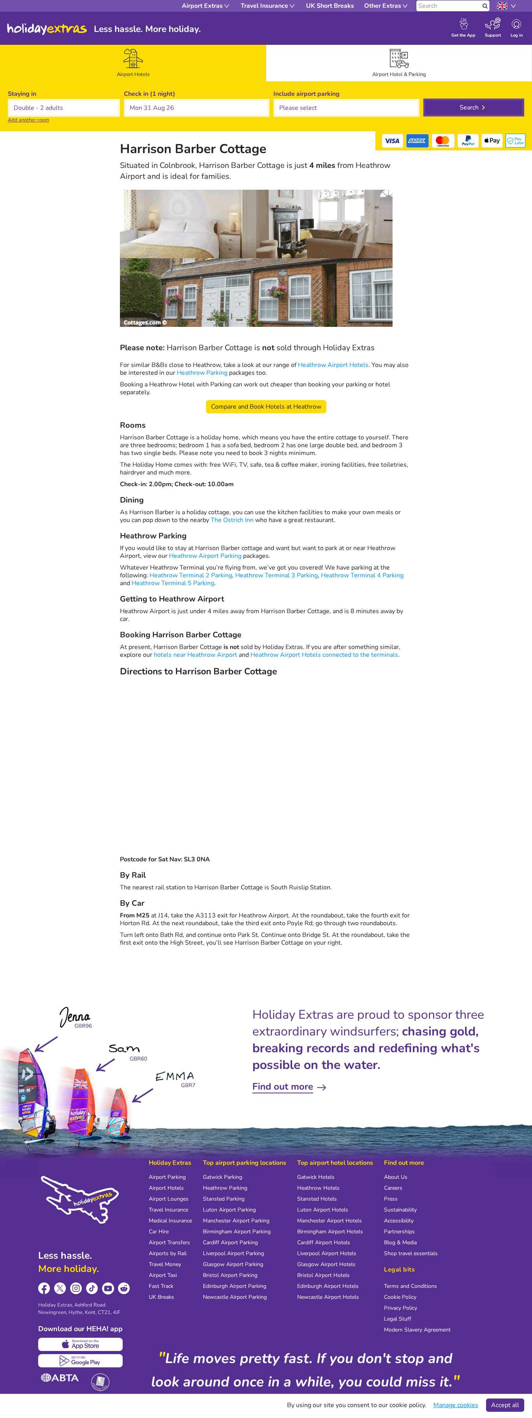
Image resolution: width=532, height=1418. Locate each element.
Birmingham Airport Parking (237, 1231)
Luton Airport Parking (229, 1209)
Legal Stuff (397, 1319)
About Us (395, 1177)
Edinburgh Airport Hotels (328, 1286)
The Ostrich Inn (232, 520)
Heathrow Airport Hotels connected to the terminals (324, 655)
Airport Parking (167, 1177)
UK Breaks (161, 1297)
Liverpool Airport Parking (233, 1253)
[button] (197, 108)
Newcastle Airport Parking (235, 1297)
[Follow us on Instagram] (76, 1288)
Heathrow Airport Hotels (333, 365)
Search (469, 107)
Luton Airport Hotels (322, 1209)
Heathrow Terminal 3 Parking (276, 575)
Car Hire (159, 1231)
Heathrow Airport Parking (205, 556)
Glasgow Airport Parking (233, 1264)
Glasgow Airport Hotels (326, 1264)
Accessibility (399, 1220)
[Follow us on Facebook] (44, 1288)
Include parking (306, 94)
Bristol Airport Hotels (323, 1275)
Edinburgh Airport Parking (234, 1286)
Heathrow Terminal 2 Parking (191, 575)
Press (391, 1199)
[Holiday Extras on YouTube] (108, 1288)
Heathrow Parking (202, 373)
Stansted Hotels (317, 1199)
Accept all (505, 1405)
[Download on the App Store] (80, 1344)
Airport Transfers (169, 1242)
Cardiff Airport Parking (230, 1242)
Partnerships (399, 1231)
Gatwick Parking (222, 1177)
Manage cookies (455, 1405)
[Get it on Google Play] (80, 1360)
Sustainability (400, 1209)
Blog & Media (400, 1242)
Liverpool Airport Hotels (326, 1253)
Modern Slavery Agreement (417, 1329)
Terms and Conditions (410, 1286)
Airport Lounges (168, 1199)
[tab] (133, 63)
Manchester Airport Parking (236, 1220)
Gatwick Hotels (316, 1177)
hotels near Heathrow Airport (195, 655)
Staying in (22, 94)
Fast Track (161, 1286)
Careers (393, 1188)
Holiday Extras (47, 29)
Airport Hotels (166, 1188)
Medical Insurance (170, 1220)
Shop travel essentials (411, 1253)
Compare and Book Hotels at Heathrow (266, 406)
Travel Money (165, 1264)
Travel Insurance (168, 1209)
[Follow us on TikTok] (92, 1288)
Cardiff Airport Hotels (323, 1242)
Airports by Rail (168, 1253)
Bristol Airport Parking (230, 1275)
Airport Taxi (163, 1275)
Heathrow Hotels (318, 1188)
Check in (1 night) (149, 94)
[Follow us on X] (60, 1288)
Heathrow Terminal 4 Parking (362, 575)
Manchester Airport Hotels (329, 1220)
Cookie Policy (400, 1297)
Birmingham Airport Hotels (330, 1231)
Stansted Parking (224, 1199)
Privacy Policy (400, 1308)
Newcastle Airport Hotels (328, 1297)
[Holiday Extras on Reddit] (124, 1288)
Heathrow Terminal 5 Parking (173, 583)
